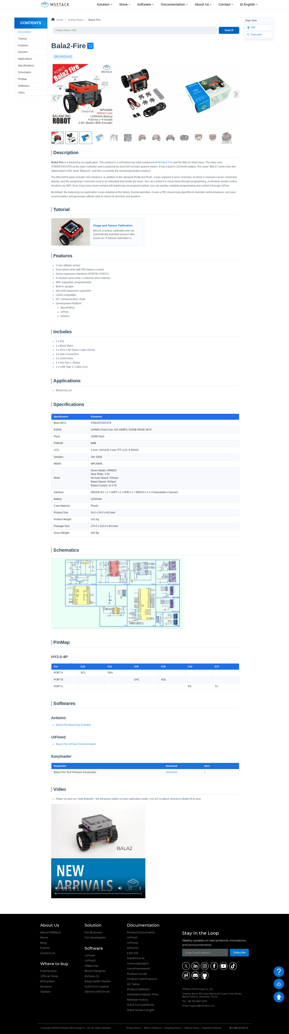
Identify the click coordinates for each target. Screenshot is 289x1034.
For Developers (95, 937)
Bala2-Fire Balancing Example (73, 724)
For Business (93, 932)
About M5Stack (50, 932)
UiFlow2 (90, 960)
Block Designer (95, 970)
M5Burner (91, 965)
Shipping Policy (172, 1028)
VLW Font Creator (97, 986)
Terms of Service (152, 1028)
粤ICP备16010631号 (238, 1028)
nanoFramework (138, 968)
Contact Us (47, 953)
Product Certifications (142, 979)
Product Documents (141, 932)
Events (45, 947)
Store (123, 4)
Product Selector (138, 989)
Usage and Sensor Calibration (70, 219)
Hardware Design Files (142, 994)
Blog (43, 942)
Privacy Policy (133, 1028)
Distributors (48, 970)
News (44, 937)
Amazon (46, 986)
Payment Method (211, 1028)
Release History (137, 999)
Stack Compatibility (140, 1004)
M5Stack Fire (165, 162)
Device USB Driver (97, 991)
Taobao (45, 991)
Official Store (49, 976)
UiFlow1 (90, 955)
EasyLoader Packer (98, 981)
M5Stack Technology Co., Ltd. (75, 1028)
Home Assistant (138, 963)
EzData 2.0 (92, 976)
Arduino (132, 947)
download (171, 772)
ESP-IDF (132, 953)
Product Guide (137, 973)
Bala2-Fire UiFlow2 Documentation (76, 744)
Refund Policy (191, 1028)
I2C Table (133, 984)
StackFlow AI (135, 958)
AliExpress (47, 981)
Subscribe (239, 952)
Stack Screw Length (140, 1010)
